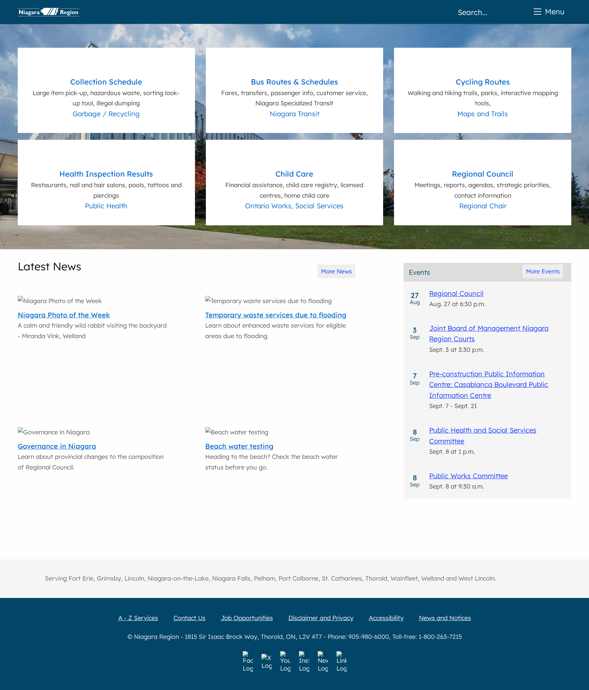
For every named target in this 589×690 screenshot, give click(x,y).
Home (48, 12)
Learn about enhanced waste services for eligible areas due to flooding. (275, 325)
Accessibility (386, 618)
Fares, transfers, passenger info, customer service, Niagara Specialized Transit (294, 92)
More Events (543, 271)
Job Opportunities (247, 618)
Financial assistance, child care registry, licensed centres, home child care (294, 184)
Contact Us (189, 618)
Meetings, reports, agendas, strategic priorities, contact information (482, 184)
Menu (554, 11)
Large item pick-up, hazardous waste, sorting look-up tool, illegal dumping (106, 92)
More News (336, 271)
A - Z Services (138, 618)
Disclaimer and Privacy (320, 618)
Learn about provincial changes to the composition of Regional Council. (91, 456)
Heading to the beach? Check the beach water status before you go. (271, 456)
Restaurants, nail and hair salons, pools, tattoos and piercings (106, 184)
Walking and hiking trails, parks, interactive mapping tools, (483, 92)
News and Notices (445, 618)
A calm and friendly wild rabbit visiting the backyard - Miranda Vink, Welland (92, 325)
